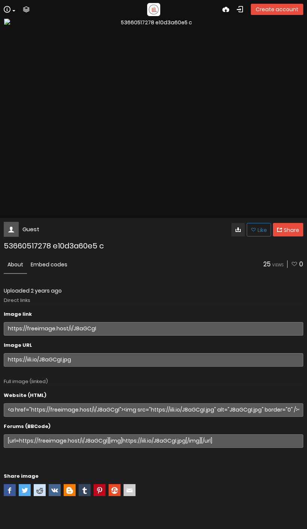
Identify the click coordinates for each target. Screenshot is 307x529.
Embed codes (49, 264)
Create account (277, 9)
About (15, 264)
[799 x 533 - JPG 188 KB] (238, 229)
